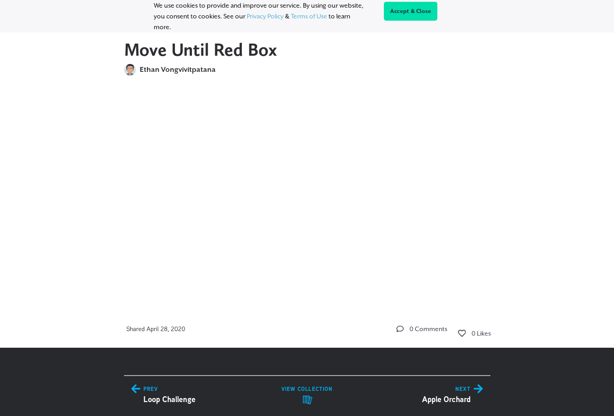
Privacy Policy (265, 16)
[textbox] (307, 190)
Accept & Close (411, 11)
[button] (400, 328)
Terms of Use (309, 16)
